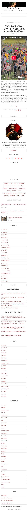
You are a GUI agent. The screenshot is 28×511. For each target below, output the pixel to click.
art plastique (21, 183)
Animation (3, 404)
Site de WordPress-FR (6, 503)
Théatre (3, 474)
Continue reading (14, 106)
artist (16, 183)
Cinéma (3, 412)
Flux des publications (6, 498)
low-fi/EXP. (4, 438)
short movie (12, 195)
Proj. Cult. (3, 458)
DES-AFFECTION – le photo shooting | (10, 327)
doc (2, 420)
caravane (13, 185)
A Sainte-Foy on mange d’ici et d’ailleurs (15, 218)
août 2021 (3, 239)
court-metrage (20, 185)
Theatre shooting (5, 479)
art (11, 183)
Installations (4, 435)
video (23, 195)
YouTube (10, 158)
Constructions (4, 415)
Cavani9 (3, 335)
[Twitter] (17, 110)
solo (2, 466)
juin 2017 (3, 263)
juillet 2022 (4, 232)
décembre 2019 (5, 247)
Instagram (12, 158)
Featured (3, 425)
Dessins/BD (4, 417)
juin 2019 (3, 250)
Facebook (7, 158)
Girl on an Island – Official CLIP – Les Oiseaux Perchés (12, 212)
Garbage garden (5, 430)
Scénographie (4, 464)
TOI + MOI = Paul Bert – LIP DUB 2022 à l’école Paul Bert (14, 29)
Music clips (4, 446)
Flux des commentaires (7, 500)
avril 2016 (3, 281)
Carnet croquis (4, 410)
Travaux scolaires (5, 482)
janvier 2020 (4, 245)
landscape (14, 190)
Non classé (4, 448)
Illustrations (4, 433)
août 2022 (3, 229)
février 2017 (4, 268)
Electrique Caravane (13, 188)
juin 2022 (3, 234)
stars (18, 195)
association (7, 185)
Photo (2, 453)
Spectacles (4, 469)
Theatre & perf (4, 476)
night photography (7, 193)
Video (2, 487)
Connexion (3, 495)
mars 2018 (3, 255)
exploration (4, 422)
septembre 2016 (5, 273)
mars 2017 (3, 265)
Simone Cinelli (14, 8)
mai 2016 (3, 278)
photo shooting (22, 193)
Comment (5, 110)
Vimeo (18, 158)
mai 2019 (3, 252)
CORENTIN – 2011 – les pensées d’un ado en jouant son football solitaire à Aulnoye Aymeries (13, 318)
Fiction (3, 428)
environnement (22, 188)
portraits (6, 195)
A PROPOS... (14, 150)
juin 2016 (3, 275)
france (8, 190)
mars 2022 (3, 237)
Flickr (15, 158)
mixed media (4, 440)
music (20, 190)
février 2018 (4, 258)
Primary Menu (14, 15)
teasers (3, 471)
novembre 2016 (5, 270)
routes (3, 461)
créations (5, 188)
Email (21, 158)
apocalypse (6, 183)
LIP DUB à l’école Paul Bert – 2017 (9, 307)
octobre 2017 (4, 260)
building (3, 407)
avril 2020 (3, 242)
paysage (14, 193)
